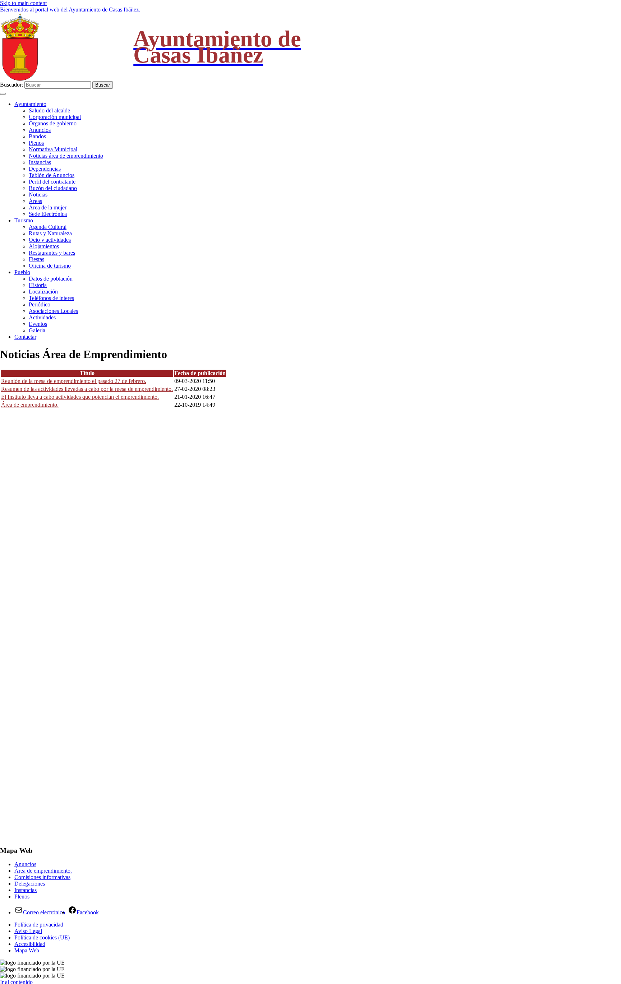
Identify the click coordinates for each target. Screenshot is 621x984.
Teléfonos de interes (51, 298)
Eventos (38, 324)
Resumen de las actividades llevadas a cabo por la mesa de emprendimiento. (87, 389)
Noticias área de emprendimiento (66, 156)
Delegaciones (29, 884)
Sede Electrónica (48, 214)
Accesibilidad (29, 944)
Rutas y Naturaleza (50, 233)
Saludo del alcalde (49, 110)
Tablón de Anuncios (51, 175)
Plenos (36, 143)
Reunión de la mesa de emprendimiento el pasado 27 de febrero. (73, 381)
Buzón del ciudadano (53, 188)
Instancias (40, 162)
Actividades (42, 317)
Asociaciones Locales (53, 311)
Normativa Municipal (53, 149)
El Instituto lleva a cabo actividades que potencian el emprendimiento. (80, 397)
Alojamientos (44, 246)
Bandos (37, 136)
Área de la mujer (47, 207)
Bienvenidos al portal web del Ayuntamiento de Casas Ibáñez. (70, 9)
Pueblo (22, 272)
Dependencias (45, 169)
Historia (38, 285)
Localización (43, 291)
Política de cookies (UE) (42, 937)
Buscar (102, 85)
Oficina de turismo (50, 266)
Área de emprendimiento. (30, 405)
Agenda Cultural (47, 227)
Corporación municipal (55, 117)
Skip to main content (23, 3)
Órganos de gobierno (53, 123)
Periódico (39, 304)
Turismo (23, 220)
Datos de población (51, 279)
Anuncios (40, 130)
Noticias (38, 194)
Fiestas (36, 259)
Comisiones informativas (42, 877)
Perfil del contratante (52, 182)
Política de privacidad (38, 924)
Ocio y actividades (50, 240)
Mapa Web (26, 950)
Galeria (37, 330)
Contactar (25, 337)
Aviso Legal (28, 931)
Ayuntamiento (30, 104)
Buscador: (11, 85)
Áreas (35, 201)
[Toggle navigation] (3, 94)
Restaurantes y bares (52, 253)
